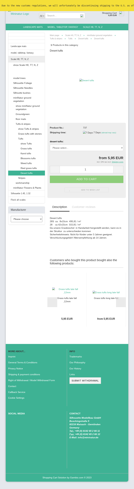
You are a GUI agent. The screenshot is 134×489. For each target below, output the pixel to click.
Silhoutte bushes (21, 93)
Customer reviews (83, 207)
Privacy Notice (15, 368)
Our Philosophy (77, 362)
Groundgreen (23, 114)
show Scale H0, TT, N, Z (25, 65)
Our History (75, 368)
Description (59, 207)
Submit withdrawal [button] (85, 380)
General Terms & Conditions (22, 362)
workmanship (22, 183)
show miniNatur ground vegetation (28, 108)
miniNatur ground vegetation (22, 99)
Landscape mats (33, 27)
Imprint (11, 356)
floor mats (21, 119)
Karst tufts (26, 153)
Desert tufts (27, 173)
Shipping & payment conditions (24, 374)
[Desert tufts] (86, 80)
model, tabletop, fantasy (63, 27)
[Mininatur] (21, 13)
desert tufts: (57, 141)
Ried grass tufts (29, 168)
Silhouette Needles (23, 88)
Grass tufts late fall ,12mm (67, 300)
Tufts (20, 138)
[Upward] (125, 484)
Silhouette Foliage (22, 83)
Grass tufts (26, 148)
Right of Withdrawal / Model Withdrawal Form (31, 380)
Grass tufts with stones (30, 133)
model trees (19, 78)
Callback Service (16, 392)
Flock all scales (18, 200)
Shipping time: (58, 132)
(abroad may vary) (108, 133)
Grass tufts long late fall (106, 298)
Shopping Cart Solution (54, 477)
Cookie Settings (16, 398)
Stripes (21, 178)
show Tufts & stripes (28, 129)
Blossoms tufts (28, 158)
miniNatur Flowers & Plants (27, 187)
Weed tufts (26, 163)
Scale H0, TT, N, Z (92, 27)
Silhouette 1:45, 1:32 (20, 193)
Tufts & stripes (23, 124)
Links (72, 374)
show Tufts (26, 143)
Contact (12, 386)
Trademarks (75, 356)
